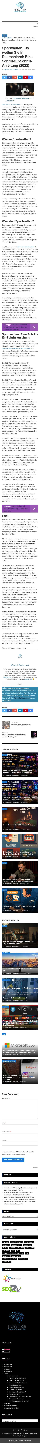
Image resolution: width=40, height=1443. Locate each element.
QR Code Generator (15, 1390)
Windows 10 (16, 1256)
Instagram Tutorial (9, 1061)
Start (4, 38)
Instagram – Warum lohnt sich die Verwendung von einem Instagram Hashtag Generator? (19, 1077)
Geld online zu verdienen (11, 105)
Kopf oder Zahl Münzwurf (17, 1392)
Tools (6, 1374)
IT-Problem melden (10, 1406)
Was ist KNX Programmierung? (21, 725)
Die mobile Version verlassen (20, 1440)
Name (4, 1123)
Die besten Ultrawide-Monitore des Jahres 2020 (18, 970)
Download (6, 980)
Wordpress (7, 1262)
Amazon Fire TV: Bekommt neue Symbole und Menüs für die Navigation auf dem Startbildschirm (20, 1023)
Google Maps (16, 1245)
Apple (4, 925)
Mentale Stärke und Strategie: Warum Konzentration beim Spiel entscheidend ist (18, 880)
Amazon (5, 1007)
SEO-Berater (7, 677)
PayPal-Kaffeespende (21, 698)
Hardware (6, 953)
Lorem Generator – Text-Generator (20, 1396)
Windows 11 (23, 1259)
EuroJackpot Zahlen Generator (18, 1383)
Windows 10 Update (10, 1259)
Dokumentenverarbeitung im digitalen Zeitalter (19, 1197)
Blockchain (29, 1242)
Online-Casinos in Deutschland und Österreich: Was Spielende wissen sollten (18, 853)
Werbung (7, 1369)
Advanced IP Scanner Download (15, 998)
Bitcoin (20, 1242)
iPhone (5, 1248)
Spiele (4, 35)
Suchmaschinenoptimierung (13, 1253)
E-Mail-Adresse (6, 1131)
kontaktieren (28, 679)
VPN (27, 1253)
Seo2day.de (23, 1436)
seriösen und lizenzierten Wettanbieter (16, 349)
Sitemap (7, 1403)
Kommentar (6, 1098)
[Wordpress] (21, 684)
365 (4, 1034)
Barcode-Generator (15, 1394)
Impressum (8, 1364)
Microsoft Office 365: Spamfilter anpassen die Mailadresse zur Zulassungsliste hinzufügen (19, 1051)
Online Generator (12, 1376)
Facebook (6, 1245)
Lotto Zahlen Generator (16, 1380)
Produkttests (8, 1371)
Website (4, 1140)
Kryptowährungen (17, 1248)
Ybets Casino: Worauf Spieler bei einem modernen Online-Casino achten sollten (17, 771)
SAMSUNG (6, 1250)
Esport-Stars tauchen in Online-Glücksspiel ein (19, 907)
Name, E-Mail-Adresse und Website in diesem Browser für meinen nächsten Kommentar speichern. (18, 1153)
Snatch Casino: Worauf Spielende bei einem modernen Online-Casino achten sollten (19, 799)
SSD (18, 1250)
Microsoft (30, 1248)
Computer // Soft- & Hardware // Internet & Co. (24, 1433)
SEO (13, 1250)
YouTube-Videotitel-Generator (18, 1401)
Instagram (28, 1245)
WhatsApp (6, 1256)
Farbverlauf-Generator (16, 1399)
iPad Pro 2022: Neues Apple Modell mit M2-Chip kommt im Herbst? (18, 943)
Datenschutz (8, 1367)
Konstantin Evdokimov (21, 98)
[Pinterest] (19, 684)
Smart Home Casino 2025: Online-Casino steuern (18, 826)
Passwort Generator (15, 1385)
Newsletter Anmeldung (11, 1408)
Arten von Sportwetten (25, 247)
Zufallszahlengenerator (16, 1387)
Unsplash (9, 101)
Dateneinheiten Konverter (17, 1378)
